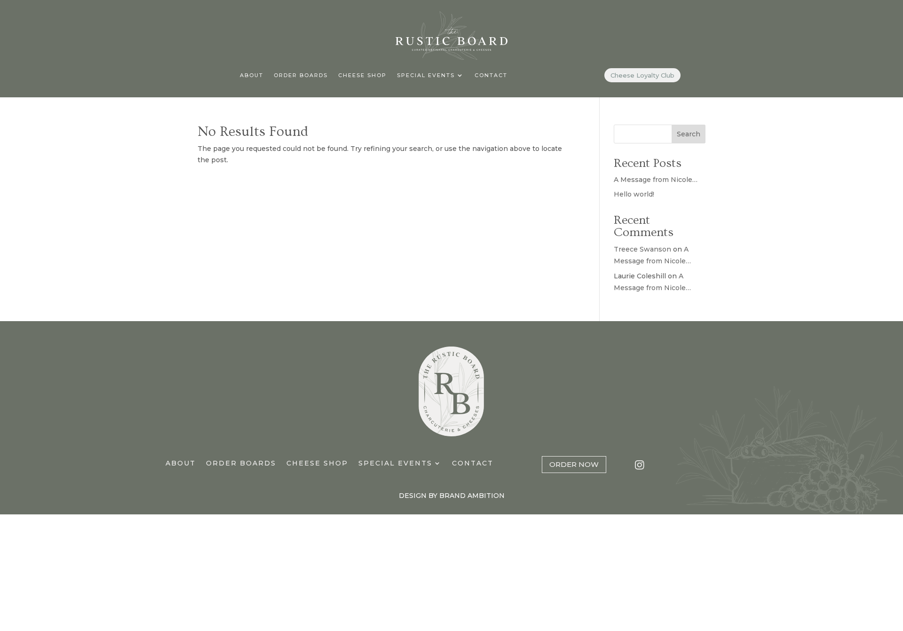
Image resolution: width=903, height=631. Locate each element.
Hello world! (634, 194)
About (251, 75)
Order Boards (301, 75)
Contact (491, 75)
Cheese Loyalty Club (642, 75)
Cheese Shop (362, 75)
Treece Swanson (642, 249)
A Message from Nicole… (655, 179)
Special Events (426, 75)
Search (688, 134)
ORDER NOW (574, 464)
